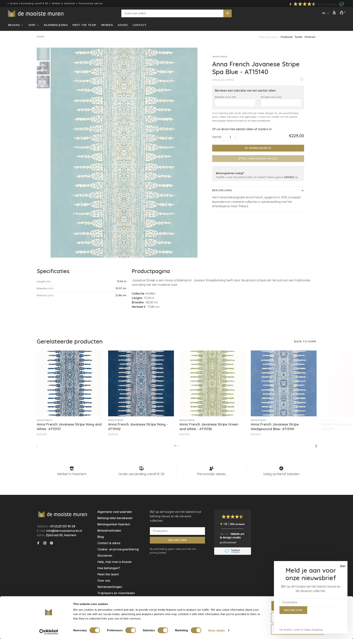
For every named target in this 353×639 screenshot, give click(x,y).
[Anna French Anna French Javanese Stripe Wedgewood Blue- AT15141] (284, 383)
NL (324, 13)
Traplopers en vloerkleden (116, 593)
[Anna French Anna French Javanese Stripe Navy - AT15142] (141, 383)
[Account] (335, 13)
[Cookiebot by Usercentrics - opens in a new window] (49, 632)
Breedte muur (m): (226, 96)
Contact (140, 25)
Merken (107, 25)
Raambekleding (56, 25)
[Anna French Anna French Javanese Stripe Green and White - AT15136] (212, 383)
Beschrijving (222, 190)
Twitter (299, 37)
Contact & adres (108, 543)
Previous (37, 446)
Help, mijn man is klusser (114, 562)
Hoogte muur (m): (271, 96)
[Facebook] (38, 543)
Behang (14, 25)
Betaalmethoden (109, 530)
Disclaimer (105, 555)
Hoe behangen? (108, 568)
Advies (123, 25)
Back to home (305, 341)
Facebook (287, 37)
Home (40, 36)
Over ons (103, 580)
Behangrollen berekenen (115, 518)
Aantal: (217, 137)
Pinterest (310, 37)
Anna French (219, 56)
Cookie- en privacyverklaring (118, 549)
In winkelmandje (258, 148)
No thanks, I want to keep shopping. (301, 629)
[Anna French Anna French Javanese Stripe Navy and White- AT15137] (70, 383)
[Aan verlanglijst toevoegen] (301, 79)
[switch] (130, 630)
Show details (216, 630)
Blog (100, 537)
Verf (31, 25)
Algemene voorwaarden (114, 512)
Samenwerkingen (109, 587)
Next (316, 446)
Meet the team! (85, 25)
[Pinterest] (51, 543)
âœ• (342, 566)
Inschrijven (177, 540)
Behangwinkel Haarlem (113, 524)
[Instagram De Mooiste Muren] (44, 543)
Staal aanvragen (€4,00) (258, 158)
